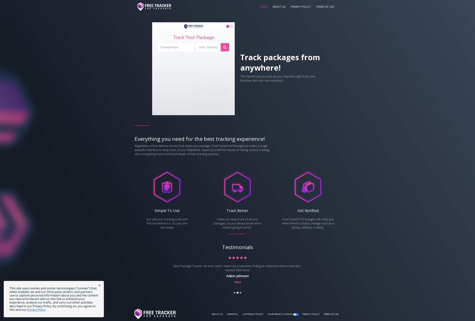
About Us (279, 6)
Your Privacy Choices (280, 314)
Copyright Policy (253, 314)
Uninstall (232, 314)
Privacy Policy (301, 6)
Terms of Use (325, 6)
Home (264, 6)
